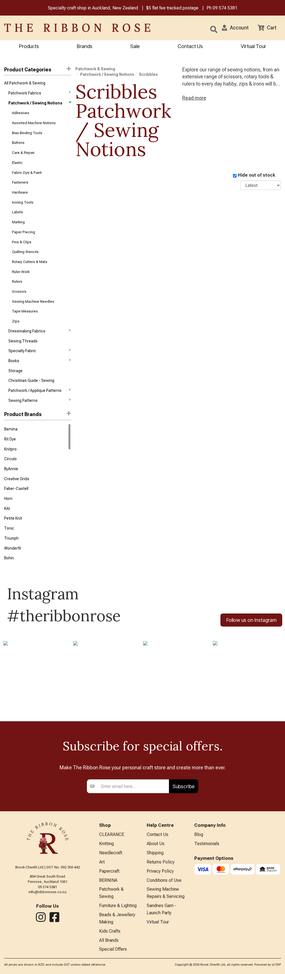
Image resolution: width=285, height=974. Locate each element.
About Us (155, 843)
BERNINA (108, 880)
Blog (198, 834)
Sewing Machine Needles (33, 301)
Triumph (11, 538)
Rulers (17, 281)
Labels (17, 212)
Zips (15, 321)
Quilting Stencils (25, 252)
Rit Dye (10, 439)
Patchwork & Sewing (95, 69)
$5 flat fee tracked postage (172, 8)
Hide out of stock (256, 175)
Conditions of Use (164, 880)
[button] (235, 27)
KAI (7, 508)
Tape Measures (25, 311)
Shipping (155, 852)
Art (102, 862)
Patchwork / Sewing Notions (35, 103)
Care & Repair (23, 153)
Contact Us (190, 46)
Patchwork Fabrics (24, 93)
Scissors (19, 291)
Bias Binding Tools (27, 133)
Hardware (20, 192)
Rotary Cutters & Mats (29, 262)
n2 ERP (276, 964)
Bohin (9, 558)
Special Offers (113, 949)
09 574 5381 (225, 8)
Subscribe (184, 786)
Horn (8, 498)
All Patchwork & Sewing (24, 83)
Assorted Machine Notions (34, 123)
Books (13, 361)
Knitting (106, 843)
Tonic (9, 528)
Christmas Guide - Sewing (31, 380)
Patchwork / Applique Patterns (35, 390)
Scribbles (148, 74)
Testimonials (206, 843)
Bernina (11, 429)
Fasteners (20, 182)
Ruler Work (21, 272)
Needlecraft (110, 852)
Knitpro (10, 449)
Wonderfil (12, 548)
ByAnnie (11, 469)
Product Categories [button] (27, 69)
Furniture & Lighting (118, 905)
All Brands (109, 940)
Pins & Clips (21, 242)
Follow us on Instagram (251, 620)
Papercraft (109, 871)
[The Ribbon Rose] (59, 28)
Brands (84, 46)
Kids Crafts (110, 931)
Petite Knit (13, 518)
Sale (135, 46)
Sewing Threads (23, 341)
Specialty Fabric (22, 351)
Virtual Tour (253, 46)
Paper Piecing (23, 232)
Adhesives (20, 113)
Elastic (17, 163)
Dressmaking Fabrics (26, 331)
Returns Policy (161, 862)
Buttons (18, 143)
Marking (18, 222)
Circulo (10, 459)
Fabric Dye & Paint (27, 173)
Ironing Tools (22, 202)
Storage (15, 371)
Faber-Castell (16, 488)
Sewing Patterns (23, 400)
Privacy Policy (160, 871)
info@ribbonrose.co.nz (48, 892)
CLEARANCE (111, 834)
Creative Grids (16, 479)
